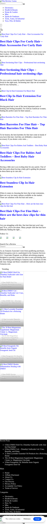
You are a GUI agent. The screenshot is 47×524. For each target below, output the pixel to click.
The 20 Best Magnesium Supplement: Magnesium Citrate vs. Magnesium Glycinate (24, 459)
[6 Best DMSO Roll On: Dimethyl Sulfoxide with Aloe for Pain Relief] (12, 277)
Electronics (9, 8)
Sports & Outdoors (12, 16)
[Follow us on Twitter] (9, 239)
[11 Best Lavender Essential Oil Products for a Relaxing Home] (12, 313)
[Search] (1, 28)
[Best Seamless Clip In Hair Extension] (15, 178)
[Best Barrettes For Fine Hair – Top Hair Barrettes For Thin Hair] (23, 119)
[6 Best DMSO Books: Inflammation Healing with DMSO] (12, 369)
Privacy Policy (10, 484)
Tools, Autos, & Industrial (14, 19)
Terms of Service (11, 488)
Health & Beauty (11, 10)
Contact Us (9, 479)
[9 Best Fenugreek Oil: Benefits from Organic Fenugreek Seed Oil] (12, 350)
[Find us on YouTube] (22, 239)
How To (8, 503)
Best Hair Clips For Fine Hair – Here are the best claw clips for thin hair (23, 214)
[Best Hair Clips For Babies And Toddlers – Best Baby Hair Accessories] (23, 148)
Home (7, 473)
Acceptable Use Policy (13, 486)
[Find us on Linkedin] (16, 239)
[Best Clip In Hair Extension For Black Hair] (17, 91)
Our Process (9, 482)
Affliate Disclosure (12, 475)
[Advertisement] (23, 411)
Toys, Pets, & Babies (13, 21)
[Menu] (1, 25)
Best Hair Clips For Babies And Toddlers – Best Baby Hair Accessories (20, 156)
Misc (7, 14)
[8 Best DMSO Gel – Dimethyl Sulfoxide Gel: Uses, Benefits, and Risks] (12, 295)
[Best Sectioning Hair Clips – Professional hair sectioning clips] (23, 65)
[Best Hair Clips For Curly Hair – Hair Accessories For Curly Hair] (23, 36)
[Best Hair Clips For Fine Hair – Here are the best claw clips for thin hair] (23, 206)
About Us (8, 477)
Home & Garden (11, 12)
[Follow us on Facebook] (3, 239)
